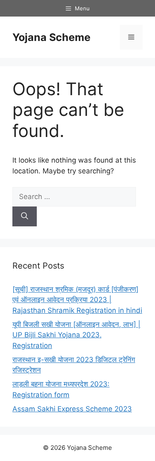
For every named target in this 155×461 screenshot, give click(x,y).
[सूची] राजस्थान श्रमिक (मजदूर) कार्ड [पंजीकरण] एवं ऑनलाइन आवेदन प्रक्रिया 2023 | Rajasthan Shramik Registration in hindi (77, 300)
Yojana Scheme (51, 37)
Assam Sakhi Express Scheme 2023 (72, 409)
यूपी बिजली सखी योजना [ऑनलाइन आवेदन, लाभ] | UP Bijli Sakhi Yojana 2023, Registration (76, 335)
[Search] (24, 216)
